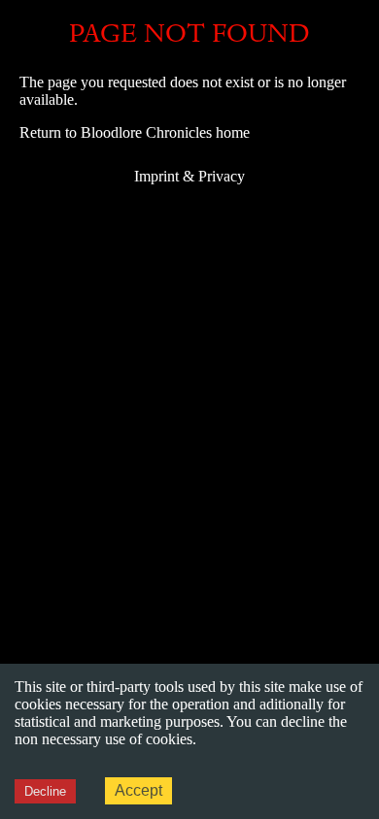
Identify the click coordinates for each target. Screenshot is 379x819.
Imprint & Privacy (189, 176)
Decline (45, 791)
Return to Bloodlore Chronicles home (134, 132)
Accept (138, 790)
